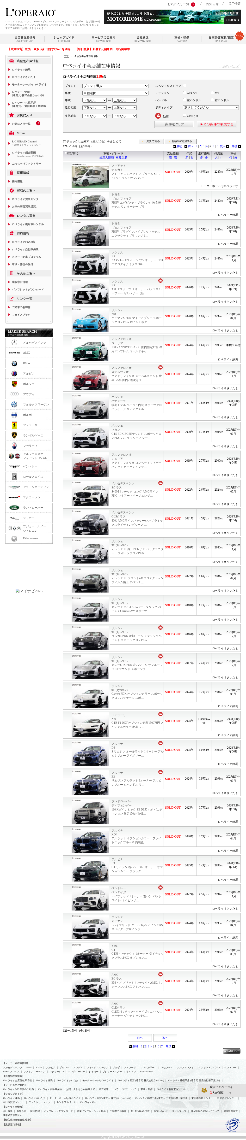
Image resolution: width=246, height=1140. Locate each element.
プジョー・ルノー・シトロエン (119, 1071)
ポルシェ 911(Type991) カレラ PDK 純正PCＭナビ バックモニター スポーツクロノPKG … (137, 547)
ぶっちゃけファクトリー (26, 163)
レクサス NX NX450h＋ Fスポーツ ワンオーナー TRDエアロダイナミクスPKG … (137, 258)
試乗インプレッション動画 (91, 1111)
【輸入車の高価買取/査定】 (17, 1119)
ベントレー (30, 466)
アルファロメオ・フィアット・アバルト (198, 1067)
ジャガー (29, 518)
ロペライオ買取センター (26, 199)
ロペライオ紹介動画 (28, 154)
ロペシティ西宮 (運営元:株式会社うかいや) (28, 93)
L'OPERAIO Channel (26, 143)
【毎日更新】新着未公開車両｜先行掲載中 (102, 49)
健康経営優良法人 (12, 1115)
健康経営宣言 (230, 1111)
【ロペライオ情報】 (14, 1106)
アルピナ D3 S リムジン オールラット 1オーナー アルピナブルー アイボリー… (137, 749)
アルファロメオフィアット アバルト (36, 456)
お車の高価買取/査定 (24, 206)
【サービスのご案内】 (15, 1085)
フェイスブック (21, 314)
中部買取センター (226, 1098)
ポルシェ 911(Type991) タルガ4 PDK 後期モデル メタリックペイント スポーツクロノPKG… (136, 634)
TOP (66, 56)
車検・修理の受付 (22, 264)
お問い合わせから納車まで (80, 1089)
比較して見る (151, 141)
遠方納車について (108, 1089)
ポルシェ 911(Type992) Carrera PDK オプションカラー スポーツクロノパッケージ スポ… (137, 691)
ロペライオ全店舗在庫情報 (17, 1080)
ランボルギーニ (33, 435)
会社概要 (7, 1111)
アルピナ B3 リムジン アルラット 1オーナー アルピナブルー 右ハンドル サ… (136, 778)
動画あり (192, 116)
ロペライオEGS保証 (24, 242)
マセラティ (30, 445)
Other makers (30, 538)
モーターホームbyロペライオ (29, 84)
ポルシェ (29, 384)
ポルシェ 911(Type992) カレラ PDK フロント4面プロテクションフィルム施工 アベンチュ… (137, 576)
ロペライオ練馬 (21, 69)
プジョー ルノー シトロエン (36, 528)
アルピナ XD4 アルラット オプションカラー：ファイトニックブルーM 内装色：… (136, 836)
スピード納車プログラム (26, 256)
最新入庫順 (106, 157)
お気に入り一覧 (178, 4)
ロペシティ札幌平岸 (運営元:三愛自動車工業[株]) (29, 104)
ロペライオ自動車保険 (25, 249)
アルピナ (29, 373)
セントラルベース (66, 1102)
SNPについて (129, 1089)
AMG (26, 352)
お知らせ (212, 4)
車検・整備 (147, 1089)
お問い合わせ (161, 1111)
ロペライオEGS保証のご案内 (18, 1089)
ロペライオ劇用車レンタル (28, 224)
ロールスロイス (33, 476)
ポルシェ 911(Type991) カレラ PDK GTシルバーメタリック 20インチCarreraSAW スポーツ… (136, 605)
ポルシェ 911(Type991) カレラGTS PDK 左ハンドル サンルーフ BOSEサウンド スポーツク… (137, 663)
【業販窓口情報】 (12, 1124)
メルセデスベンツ (34, 342)
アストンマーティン (36, 487)
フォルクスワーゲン (36, 404)
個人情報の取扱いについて (205, 1111)
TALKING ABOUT (140, 1111)
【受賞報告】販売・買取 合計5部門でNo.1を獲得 (39, 49)
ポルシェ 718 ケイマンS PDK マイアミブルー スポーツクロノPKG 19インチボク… (136, 316)
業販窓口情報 (20, 282)
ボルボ (27, 415)
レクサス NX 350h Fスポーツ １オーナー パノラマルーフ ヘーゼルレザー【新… (136, 287)
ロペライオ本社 (88, 1102)
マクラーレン (31, 497)
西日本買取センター (14, 1102)
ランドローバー (33, 507)
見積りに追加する (181, 141)
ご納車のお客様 (21, 307)
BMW (26, 363)
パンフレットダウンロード (28, 289)
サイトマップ (179, 1111)
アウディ (29, 394)
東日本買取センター (202, 1098)
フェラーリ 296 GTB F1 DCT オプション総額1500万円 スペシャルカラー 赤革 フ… (137, 721)
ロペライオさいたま (24, 77)
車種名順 (121, 157)
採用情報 (234, 4)
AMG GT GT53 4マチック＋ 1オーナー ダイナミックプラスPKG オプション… (137, 952)
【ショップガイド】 (14, 1094)
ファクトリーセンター (41, 1102)
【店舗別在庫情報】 (14, 1076)
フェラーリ (30, 425)
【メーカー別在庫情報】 (16, 1063)
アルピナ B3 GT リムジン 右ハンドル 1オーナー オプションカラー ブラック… (137, 865)
